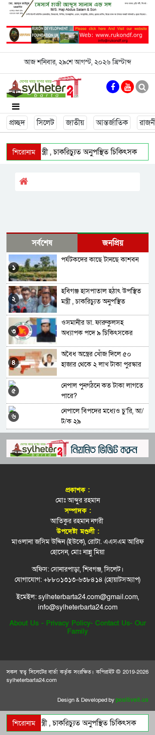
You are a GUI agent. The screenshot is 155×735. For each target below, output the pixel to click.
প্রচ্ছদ (17, 123)
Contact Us (112, 623)
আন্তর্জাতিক (112, 123)
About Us (24, 623)
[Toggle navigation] (15, 106)
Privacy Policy (68, 623)
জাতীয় (75, 123)
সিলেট (45, 123)
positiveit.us (132, 700)
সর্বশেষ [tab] (42, 243)
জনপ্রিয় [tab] (113, 243)
